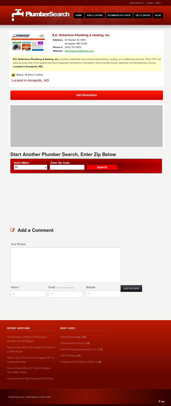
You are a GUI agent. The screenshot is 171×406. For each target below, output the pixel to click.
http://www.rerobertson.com (79, 51)
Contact (150, 3)
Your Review (18, 244)
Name (15, 287)
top (162, 401)
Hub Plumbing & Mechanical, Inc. (78, 349)
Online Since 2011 (137, 3)
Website (91, 287)
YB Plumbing (67, 355)
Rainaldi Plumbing (70, 337)
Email (61, 287)
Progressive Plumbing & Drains (77, 361)
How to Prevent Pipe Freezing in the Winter (30, 378)
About (158, 3)
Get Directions (86, 95)
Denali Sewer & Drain (72, 343)
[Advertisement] (86, 200)
